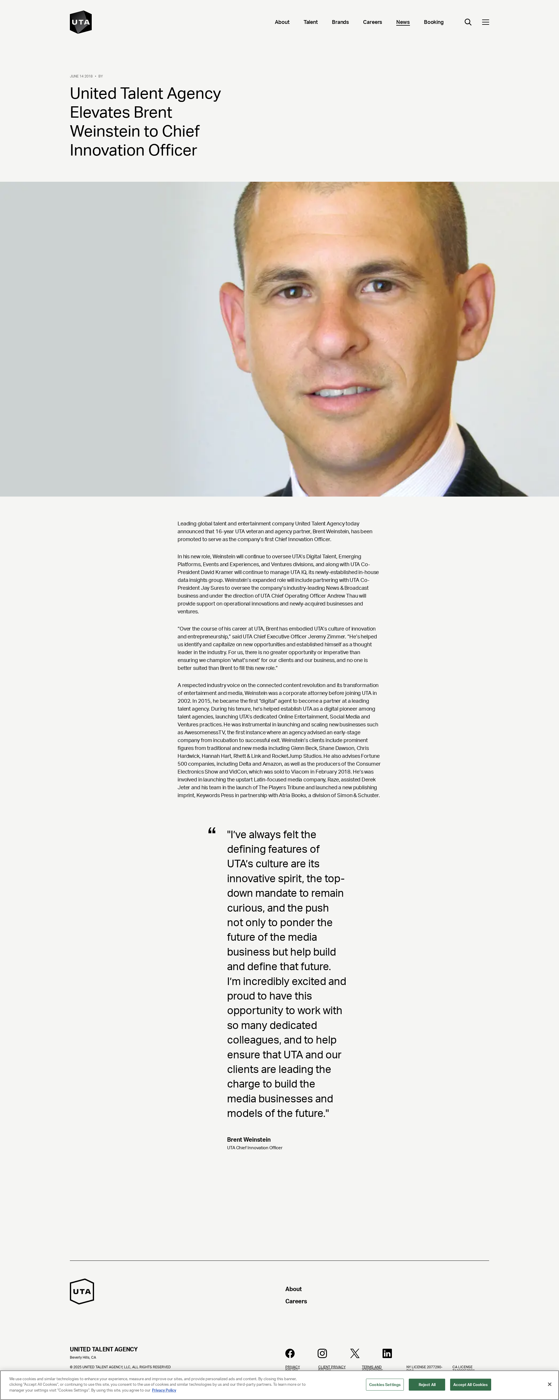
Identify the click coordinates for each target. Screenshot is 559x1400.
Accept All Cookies (470, 1385)
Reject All (427, 1385)
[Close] (549, 1384)
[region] (279, 1385)
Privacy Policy (164, 1390)
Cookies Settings (385, 1385)
